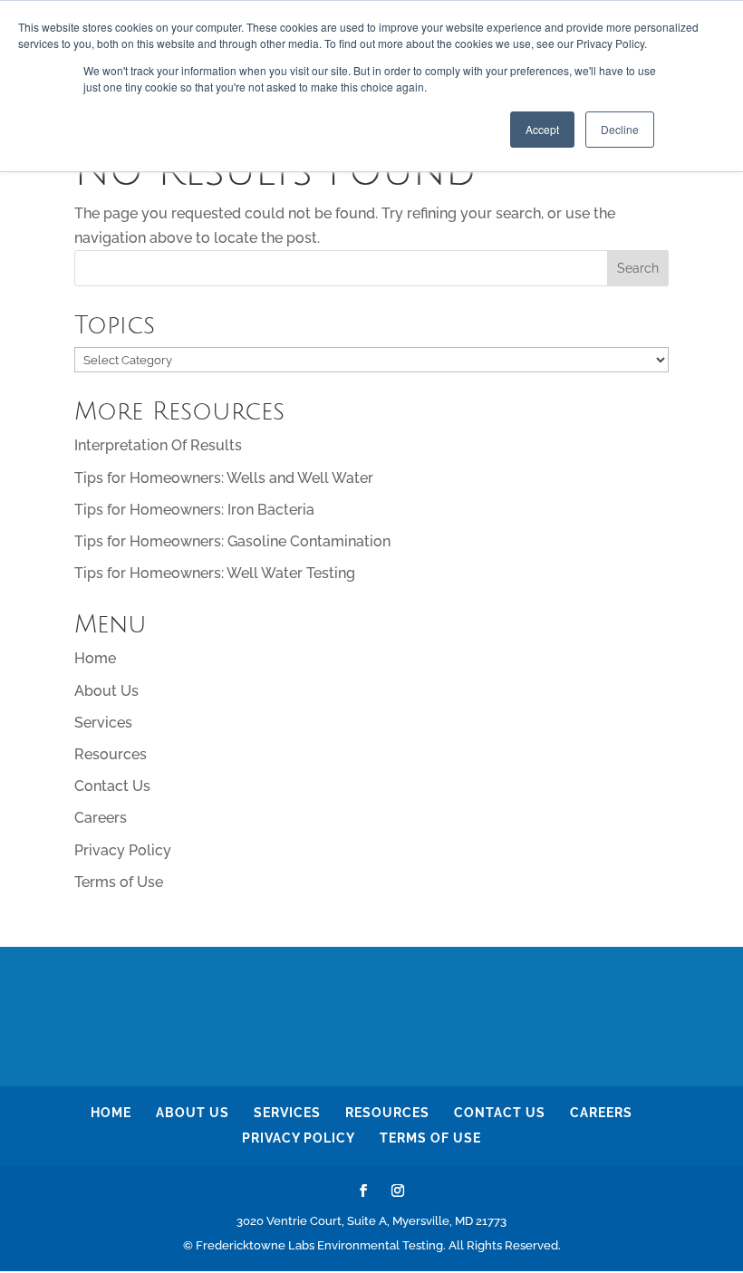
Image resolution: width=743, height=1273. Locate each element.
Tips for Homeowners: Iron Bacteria (194, 509)
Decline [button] (620, 129)
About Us (106, 690)
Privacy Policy (122, 850)
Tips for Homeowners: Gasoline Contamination (232, 541)
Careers (100, 817)
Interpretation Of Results (158, 445)
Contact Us (112, 786)
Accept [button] (542, 129)
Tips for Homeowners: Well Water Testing (214, 573)
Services (103, 722)
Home (95, 658)
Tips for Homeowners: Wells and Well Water (223, 478)
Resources (110, 754)
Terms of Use (118, 882)
